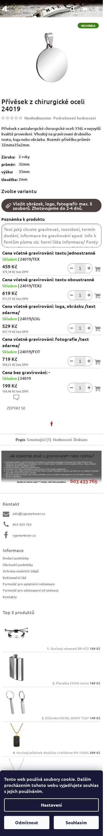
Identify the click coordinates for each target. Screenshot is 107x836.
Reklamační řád (14, 577)
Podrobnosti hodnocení (74, 117)
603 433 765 (22, 524)
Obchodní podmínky (18, 564)
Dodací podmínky (16, 558)
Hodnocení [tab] (62, 439)
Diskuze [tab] (81, 439)
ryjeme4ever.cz (24, 535)
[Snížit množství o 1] (71, 268)
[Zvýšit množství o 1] (89, 268)
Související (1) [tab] (39, 439)
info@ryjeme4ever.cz (29, 513)
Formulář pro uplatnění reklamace (29, 584)
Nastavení (51, 805)
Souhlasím (76, 822)
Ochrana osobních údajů (21, 571)
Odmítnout (26, 822)
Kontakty (10, 597)
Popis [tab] (20, 439)
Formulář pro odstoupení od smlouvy (30, 590)
